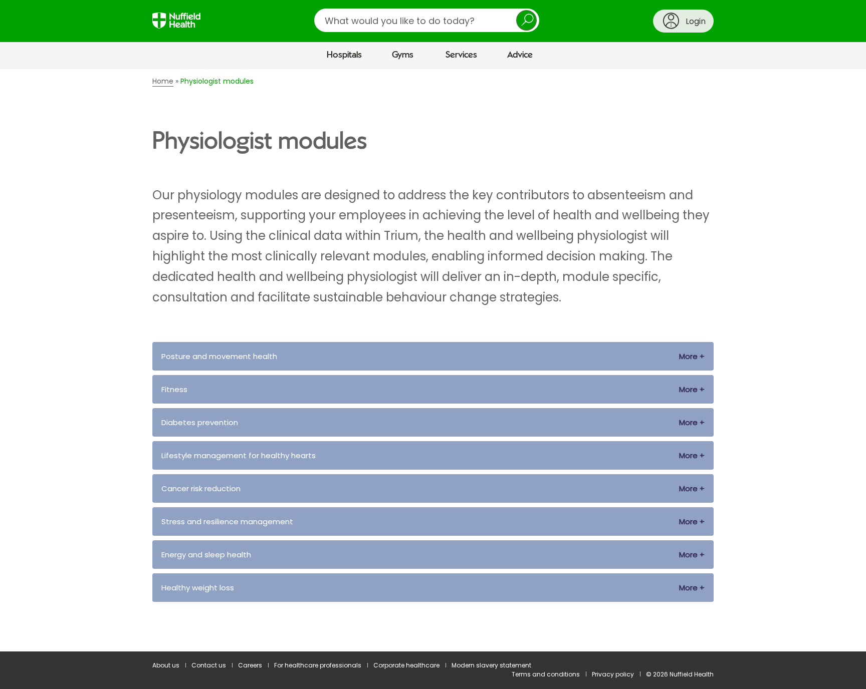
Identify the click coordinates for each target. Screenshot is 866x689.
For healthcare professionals (317, 665)
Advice (520, 55)
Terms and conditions (546, 674)
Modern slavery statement (491, 665)
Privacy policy (613, 674)
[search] (426, 20)
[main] (433, 360)
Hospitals (344, 55)
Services (461, 55)
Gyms (402, 55)
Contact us (208, 665)
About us (165, 665)
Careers (250, 665)
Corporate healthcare (406, 665)
